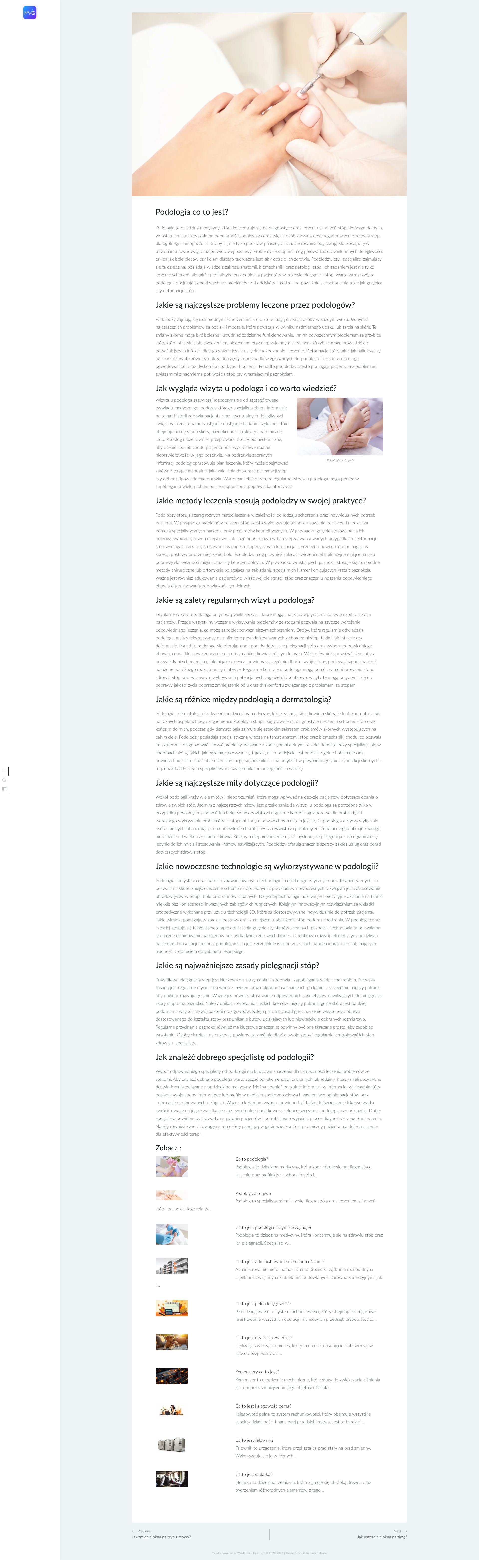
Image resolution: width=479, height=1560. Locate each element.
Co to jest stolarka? (253, 1474)
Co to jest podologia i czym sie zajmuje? (273, 1227)
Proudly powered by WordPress (230, 1553)
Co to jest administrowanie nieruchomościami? (279, 1262)
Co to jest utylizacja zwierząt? (263, 1338)
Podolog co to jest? (253, 1193)
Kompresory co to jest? (257, 1372)
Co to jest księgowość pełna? (263, 1406)
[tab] (4, 771)
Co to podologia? (251, 1159)
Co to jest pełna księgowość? (263, 1304)
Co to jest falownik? (254, 1440)
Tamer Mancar (319, 1553)
